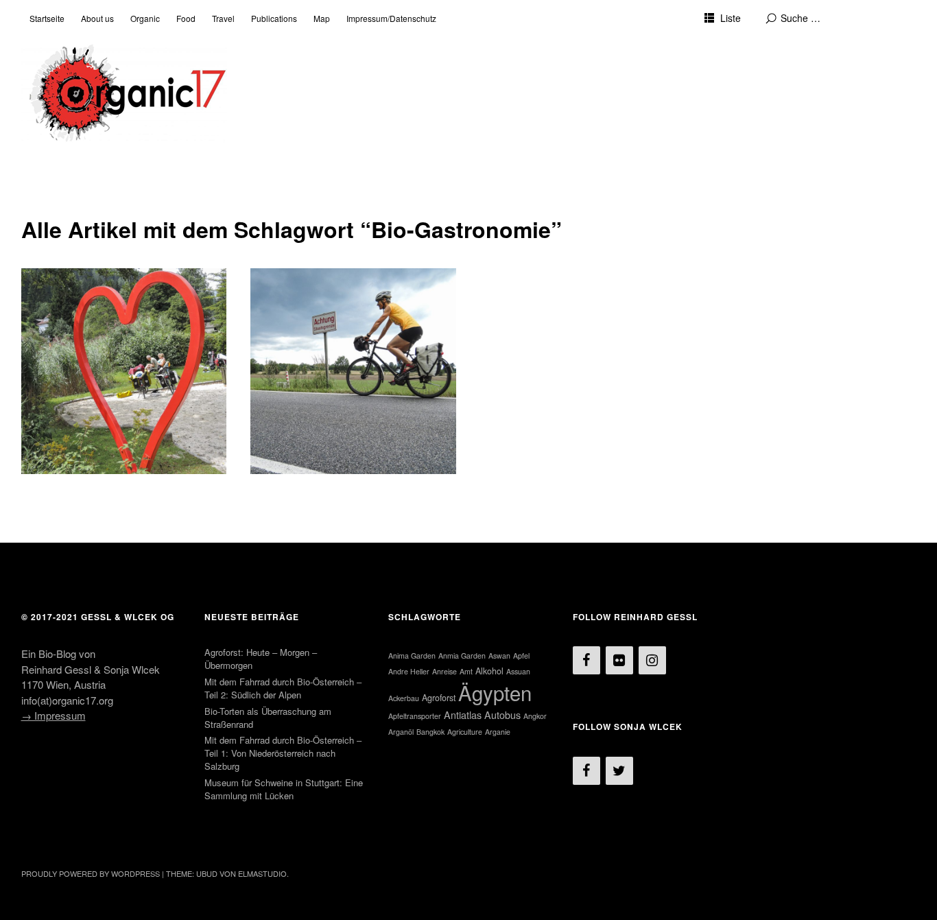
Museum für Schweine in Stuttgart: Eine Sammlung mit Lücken (283, 789)
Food (185, 18)
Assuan (518, 671)
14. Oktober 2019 (67, 322)
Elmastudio (262, 873)
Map (321, 18)
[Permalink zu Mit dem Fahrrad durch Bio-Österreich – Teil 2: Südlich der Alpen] (124, 371)
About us (97, 18)
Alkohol (489, 671)
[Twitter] (619, 771)
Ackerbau (403, 698)
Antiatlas (463, 714)
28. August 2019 (294, 337)
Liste (730, 18)
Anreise (444, 671)
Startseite (46, 18)
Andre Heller (408, 671)
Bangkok (430, 732)
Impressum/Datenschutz (391, 18)
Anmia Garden (462, 655)
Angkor (535, 716)
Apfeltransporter (414, 716)
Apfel (521, 655)
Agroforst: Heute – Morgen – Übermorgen (260, 659)
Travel (223, 18)
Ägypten (495, 692)
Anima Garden (412, 655)
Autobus (502, 714)
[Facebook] (586, 660)
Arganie (497, 732)
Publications (274, 18)
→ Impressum (53, 715)
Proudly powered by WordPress (90, 873)
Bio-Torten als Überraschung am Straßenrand (267, 718)
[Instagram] (652, 660)
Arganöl (401, 732)
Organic (145, 18)
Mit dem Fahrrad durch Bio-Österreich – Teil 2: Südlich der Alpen (122, 296)
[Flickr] (619, 660)
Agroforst (438, 698)
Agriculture (464, 732)
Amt (466, 671)
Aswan (499, 655)
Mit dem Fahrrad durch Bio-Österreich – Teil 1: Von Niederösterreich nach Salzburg (351, 304)
